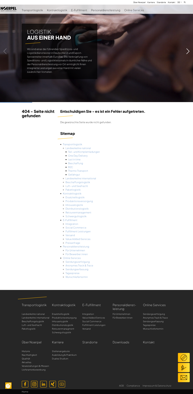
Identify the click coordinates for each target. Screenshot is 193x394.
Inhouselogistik (60, 321)
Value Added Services (93, 317)
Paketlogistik (29, 328)
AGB (121, 385)
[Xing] (52, 384)
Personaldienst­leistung (124, 307)
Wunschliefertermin (153, 328)
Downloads (121, 342)
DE (179, 2)
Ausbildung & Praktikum (64, 354)
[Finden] (185, 2)
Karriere (151, 2)
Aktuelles (26, 362)
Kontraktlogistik (57, 10)
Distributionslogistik (62, 325)
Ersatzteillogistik (60, 314)
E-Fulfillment (79, 10)
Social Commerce (91, 321)
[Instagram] (34, 384)
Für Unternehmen (121, 314)
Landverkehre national (33, 314)
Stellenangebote (61, 351)
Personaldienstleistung (105, 10)
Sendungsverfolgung (154, 314)
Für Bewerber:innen (122, 317)
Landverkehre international (35, 317)
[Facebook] (25, 384)
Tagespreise (149, 325)
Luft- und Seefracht (32, 325)
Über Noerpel (139, 2)
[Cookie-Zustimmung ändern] (8, 385)
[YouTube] (62, 384)
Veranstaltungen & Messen (35, 366)
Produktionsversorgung (64, 317)
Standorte (161, 2)
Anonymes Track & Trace (155, 317)
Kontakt (171, 2)
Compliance (133, 385)
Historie (26, 351)
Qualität (26, 358)
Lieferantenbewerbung (34, 369)
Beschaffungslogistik (33, 321)
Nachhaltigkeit (29, 354)
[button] (188, 51)
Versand (86, 328)
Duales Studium (60, 358)
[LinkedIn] (43, 384)
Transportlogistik (32, 10)
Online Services (134, 10)
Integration (88, 314)
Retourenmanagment (63, 328)
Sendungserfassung (153, 321)
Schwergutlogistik (61, 332)
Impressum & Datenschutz (157, 385)
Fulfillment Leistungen (93, 325)
